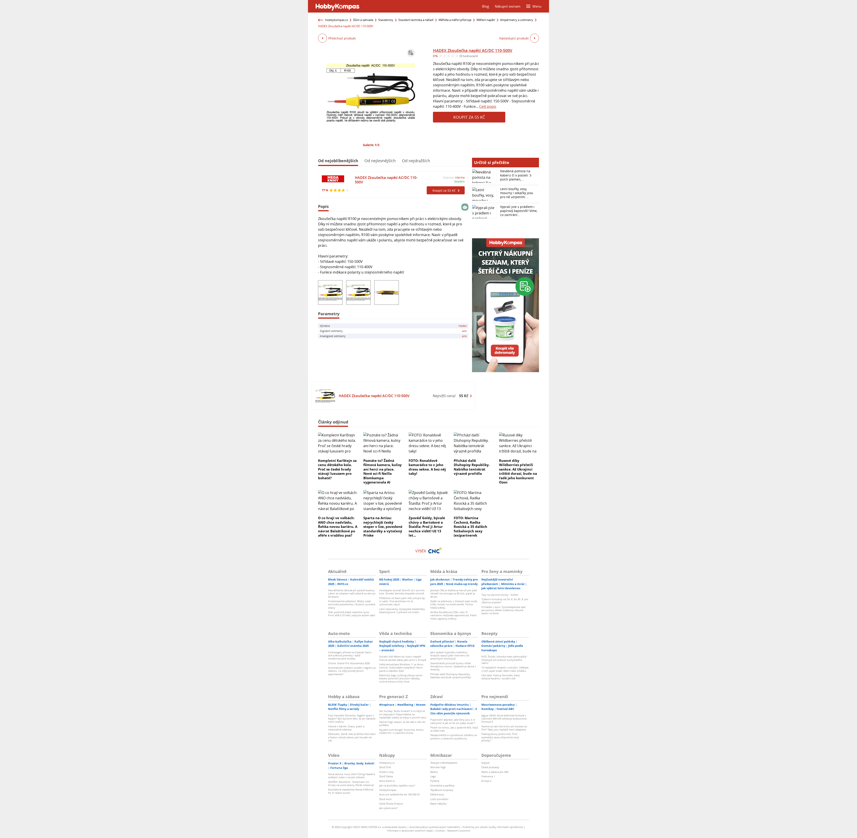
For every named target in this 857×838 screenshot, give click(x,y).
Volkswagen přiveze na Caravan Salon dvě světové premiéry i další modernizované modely (350, 655)
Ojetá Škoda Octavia (391, 803)
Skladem (459, 181)
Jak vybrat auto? (388, 808)
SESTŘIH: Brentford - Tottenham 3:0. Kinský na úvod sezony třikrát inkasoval (351, 783)
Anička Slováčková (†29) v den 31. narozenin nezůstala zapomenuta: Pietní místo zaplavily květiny (453, 615)
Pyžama (434, 780)
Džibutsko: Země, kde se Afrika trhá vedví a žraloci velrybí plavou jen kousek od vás (352, 737)
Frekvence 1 (488, 776)
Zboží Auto (385, 799)
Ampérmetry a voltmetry (516, 20)
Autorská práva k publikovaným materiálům (434, 827)
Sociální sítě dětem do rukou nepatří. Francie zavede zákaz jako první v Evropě (402, 658)
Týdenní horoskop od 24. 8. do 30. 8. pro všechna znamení (504, 600)
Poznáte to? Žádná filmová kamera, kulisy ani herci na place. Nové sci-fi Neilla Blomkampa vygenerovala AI (382, 471)
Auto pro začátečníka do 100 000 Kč (399, 794)
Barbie (434, 772)
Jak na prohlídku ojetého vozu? (397, 785)
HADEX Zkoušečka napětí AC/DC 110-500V (472, 50)
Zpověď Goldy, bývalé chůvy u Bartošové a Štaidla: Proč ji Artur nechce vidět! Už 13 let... (427, 526)
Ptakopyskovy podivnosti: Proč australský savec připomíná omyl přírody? (500, 737)
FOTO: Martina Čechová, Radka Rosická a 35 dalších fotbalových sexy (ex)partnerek (470, 526)
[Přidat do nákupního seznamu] (411, 53)
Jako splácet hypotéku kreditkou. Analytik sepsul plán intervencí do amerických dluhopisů (449, 655)
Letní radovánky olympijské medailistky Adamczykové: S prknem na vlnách (402, 610)
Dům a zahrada (363, 20)
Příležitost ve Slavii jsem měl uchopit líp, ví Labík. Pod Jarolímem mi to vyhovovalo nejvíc (402, 601)
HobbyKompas (387, 790)
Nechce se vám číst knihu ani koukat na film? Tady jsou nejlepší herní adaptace (504, 728)
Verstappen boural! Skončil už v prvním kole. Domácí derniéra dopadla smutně (401, 592)
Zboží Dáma (386, 776)
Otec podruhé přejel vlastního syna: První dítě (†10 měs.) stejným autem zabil (351, 613)
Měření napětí (485, 20)
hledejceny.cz (387, 762)
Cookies (440, 830)
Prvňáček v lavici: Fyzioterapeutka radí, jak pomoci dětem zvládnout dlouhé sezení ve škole (503, 610)
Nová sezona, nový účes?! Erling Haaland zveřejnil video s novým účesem (351, 775)
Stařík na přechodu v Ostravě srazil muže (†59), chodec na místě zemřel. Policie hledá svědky (453, 604)
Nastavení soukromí (458, 830)
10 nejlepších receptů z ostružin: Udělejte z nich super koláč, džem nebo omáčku (504, 669)
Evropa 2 (486, 780)
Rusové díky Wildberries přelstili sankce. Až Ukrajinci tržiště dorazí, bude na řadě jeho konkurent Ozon (518, 471)
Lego (433, 776)
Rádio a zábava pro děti (495, 772)
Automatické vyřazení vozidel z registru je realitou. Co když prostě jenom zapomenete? (352, 671)
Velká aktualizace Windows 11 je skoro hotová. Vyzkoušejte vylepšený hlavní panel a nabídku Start (401, 667)
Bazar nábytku (438, 803)
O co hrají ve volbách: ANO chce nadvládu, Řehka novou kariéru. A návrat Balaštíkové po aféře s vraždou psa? (337, 526)
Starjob (485, 762)
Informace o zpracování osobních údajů (410, 830)
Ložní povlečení (439, 799)
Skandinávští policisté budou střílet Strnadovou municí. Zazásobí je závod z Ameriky (453, 666)
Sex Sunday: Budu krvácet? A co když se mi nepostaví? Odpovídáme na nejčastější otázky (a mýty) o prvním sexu (402, 714)
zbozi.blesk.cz (387, 780)
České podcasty (490, 767)
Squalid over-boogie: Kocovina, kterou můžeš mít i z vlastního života (401, 731)
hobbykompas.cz (336, 20)
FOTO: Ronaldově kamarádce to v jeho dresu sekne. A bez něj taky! (427, 467)
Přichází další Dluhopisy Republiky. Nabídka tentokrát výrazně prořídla (472, 467)
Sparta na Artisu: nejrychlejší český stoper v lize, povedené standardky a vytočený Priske (382, 526)
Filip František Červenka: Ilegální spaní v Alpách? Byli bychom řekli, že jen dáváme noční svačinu (351, 719)
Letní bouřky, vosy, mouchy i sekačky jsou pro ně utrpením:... (516, 193)
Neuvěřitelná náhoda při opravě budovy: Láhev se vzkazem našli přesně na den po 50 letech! (352, 593)
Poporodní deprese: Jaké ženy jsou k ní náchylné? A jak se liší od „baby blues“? (452, 721)
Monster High (438, 767)
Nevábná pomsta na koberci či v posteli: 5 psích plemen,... (515, 175)
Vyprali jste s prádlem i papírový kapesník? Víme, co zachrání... (518, 211)
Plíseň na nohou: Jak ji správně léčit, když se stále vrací (454, 729)
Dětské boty (437, 794)
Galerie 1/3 (371, 145)
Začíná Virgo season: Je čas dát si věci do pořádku (402, 723)
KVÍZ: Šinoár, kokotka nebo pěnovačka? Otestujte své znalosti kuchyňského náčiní (504, 660)
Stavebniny (385, 20)
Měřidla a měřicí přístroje (455, 20)
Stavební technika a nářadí (415, 20)
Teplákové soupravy (441, 790)
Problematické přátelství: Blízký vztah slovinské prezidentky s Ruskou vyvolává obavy (351, 604)
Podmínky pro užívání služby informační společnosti (493, 827)
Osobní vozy (386, 772)
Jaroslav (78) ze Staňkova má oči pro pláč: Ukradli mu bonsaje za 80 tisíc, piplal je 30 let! (453, 593)
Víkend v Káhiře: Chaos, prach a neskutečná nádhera (346, 728)
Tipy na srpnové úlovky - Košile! (499, 594)
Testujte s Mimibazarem (443, 762)
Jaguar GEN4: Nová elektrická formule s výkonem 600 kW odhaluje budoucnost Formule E (504, 719)
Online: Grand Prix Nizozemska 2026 (349, 663)
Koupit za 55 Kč (469, 117)
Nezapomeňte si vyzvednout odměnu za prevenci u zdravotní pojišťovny (453, 736)
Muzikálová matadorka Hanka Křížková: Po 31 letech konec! (351, 791)
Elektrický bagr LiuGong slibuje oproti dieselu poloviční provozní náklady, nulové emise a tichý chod (400, 678)
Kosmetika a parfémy (442, 785)
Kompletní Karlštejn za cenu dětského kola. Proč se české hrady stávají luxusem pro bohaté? (337, 469)
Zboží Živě (385, 767)
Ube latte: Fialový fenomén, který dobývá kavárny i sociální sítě (500, 677)
